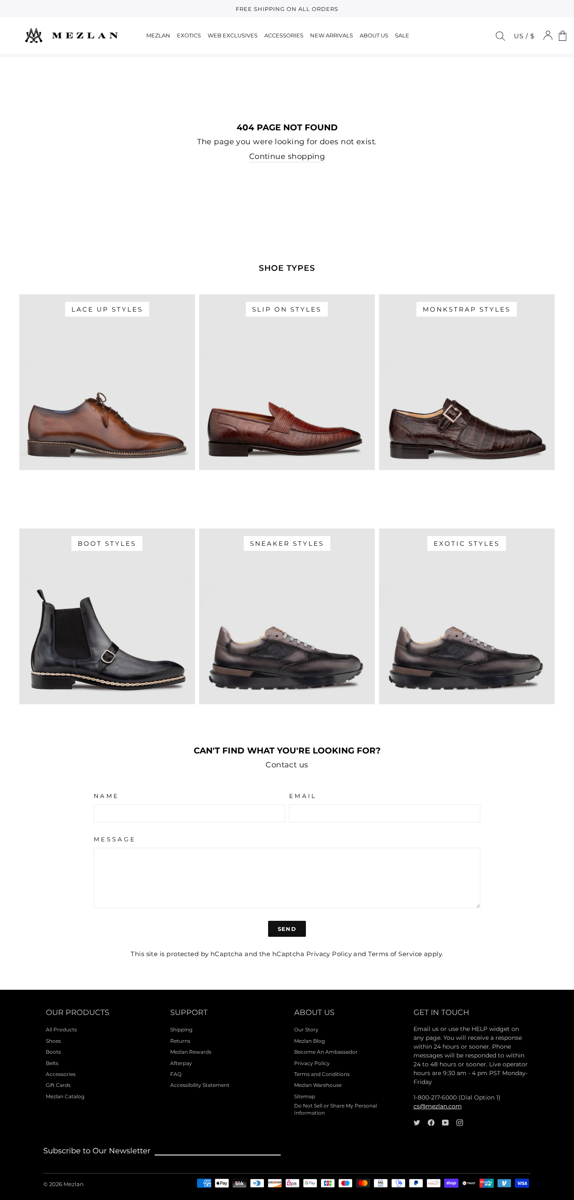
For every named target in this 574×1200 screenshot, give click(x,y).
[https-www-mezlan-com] (71, 35)
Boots (53, 1052)
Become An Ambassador (326, 1052)
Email (303, 796)
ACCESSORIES (283, 35)
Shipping (181, 1029)
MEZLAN (158, 35)
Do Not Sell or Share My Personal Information (335, 1109)
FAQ (176, 1074)
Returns (180, 1041)
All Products (61, 1029)
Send (287, 928)
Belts (52, 1063)
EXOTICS (189, 35)
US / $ (524, 36)
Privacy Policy (329, 954)
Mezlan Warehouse (318, 1085)
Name (106, 796)
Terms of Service (395, 954)
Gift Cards (58, 1085)
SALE (402, 35)
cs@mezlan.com (437, 1106)
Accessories (61, 1074)
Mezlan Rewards (190, 1052)
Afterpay (181, 1063)
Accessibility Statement (199, 1085)
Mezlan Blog (309, 1041)
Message (115, 839)
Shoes (53, 1041)
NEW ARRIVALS (331, 35)
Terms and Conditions (322, 1074)
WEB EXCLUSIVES (233, 35)
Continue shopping (287, 156)
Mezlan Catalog (65, 1096)
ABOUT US (374, 35)
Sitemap (304, 1096)
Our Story (306, 1029)
